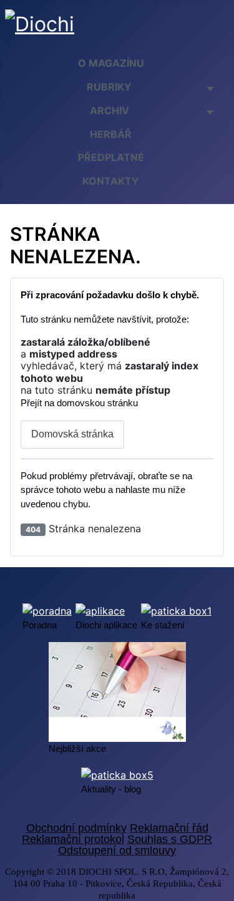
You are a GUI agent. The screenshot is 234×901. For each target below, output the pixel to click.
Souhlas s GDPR (169, 839)
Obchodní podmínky (76, 828)
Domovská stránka (72, 434)
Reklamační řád (169, 828)
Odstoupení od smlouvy (117, 850)
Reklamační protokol (73, 839)
